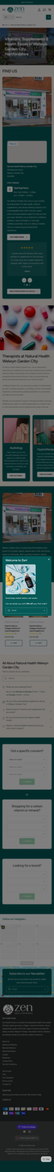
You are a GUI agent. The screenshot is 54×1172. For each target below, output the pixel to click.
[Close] (48, 559)
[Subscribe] (44, 610)
